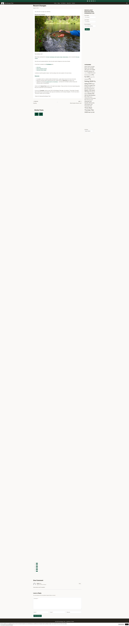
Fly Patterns (63, 3)
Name (35, 612)
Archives (86, 129)
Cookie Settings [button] (121, 624)
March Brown (91, 88)
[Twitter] (95, 1)
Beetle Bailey (65, 56)
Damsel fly (89, 74)
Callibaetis (91, 71)
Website (68, 612)
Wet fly (91, 112)
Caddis (89, 69)
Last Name (87, 19)
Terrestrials (88, 106)
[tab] (37, 563)
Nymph (91, 93)
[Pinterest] (89, 1)
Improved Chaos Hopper (41, 70)
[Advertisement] (89, 47)
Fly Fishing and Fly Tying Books (51, 81)
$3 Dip (47, 56)
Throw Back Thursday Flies (89, 110)
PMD (87, 95)
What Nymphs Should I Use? (75, 102)
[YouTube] (91, 1)
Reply (80, 583)
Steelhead (88, 101)
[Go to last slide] (36, 114)
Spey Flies (90, 99)
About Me (69, 3)
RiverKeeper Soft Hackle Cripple (56, 56)
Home (55, 3)
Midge (89, 91)
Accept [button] (127, 624)
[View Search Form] (127, 3)
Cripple (90, 72)
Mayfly (88, 90)
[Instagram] (87, 1)
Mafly (86, 88)
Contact (73, 3)
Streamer (89, 104)
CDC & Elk (39, 67)
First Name (87, 15)
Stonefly (88, 103)
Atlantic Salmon (89, 66)
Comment (36, 598)
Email (51, 612)
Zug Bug (35, 102)
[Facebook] (93, 1)
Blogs (59, 3)
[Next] (41, 114)
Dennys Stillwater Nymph (42, 68)
